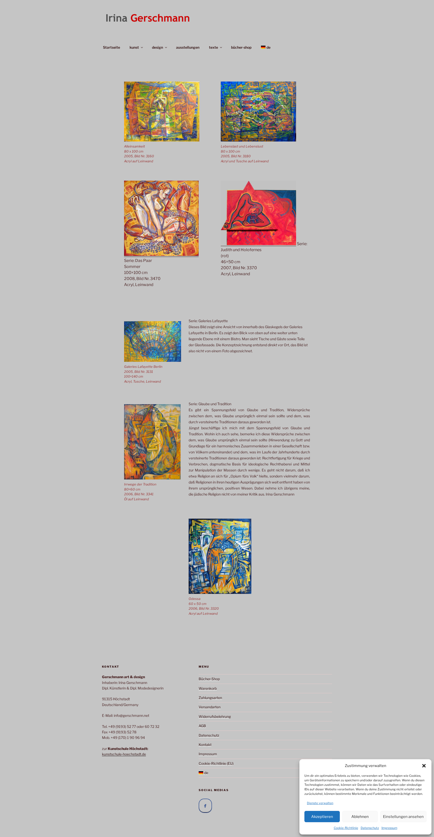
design (157, 47)
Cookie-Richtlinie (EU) (216, 763)
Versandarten (210, 707)
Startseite (111, 47)
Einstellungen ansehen (403, 816)
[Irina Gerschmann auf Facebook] (205, 806)
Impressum (389, 828)
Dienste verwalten (320, 803)
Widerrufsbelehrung (215, 716)
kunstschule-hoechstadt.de (124, 754)
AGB (202, 726)
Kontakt (205, 744)
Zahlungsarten (210, 697)
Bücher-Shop (209, 679)
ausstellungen (187, 47)
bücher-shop (241, 47)
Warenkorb (208, 688)
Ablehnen (360, 816)
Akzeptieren (322, 816)
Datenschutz (370, 828)
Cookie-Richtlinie (346, 828)
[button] (423, 765)
